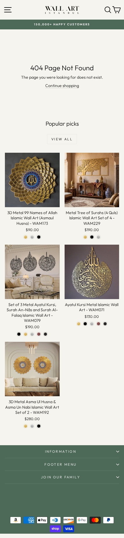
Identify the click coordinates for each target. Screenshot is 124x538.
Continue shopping (62, 85)
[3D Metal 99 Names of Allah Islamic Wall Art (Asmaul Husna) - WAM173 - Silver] (32, 237)
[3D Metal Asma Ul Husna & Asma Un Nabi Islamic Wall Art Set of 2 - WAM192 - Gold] (25, 426)
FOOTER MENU (60, 464)
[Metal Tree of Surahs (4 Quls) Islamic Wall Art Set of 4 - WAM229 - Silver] (98, 237)
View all (62, 139)
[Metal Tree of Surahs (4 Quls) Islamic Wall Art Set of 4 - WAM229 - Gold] (85, 237)
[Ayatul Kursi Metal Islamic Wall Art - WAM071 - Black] (85, 324)
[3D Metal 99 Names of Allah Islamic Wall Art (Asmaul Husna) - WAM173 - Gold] (25, 237)
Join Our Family (60, 477)
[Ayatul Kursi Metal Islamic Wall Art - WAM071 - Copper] (98, 324)
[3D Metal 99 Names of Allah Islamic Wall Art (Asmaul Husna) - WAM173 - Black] (39, 237)
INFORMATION (60, 451)
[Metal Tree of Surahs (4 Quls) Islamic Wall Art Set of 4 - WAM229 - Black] (92, 237)
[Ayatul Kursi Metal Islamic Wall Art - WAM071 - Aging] (105, 324)
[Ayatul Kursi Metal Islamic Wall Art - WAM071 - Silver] (92, 324)
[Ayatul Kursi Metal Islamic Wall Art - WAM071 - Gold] (78, 324)
